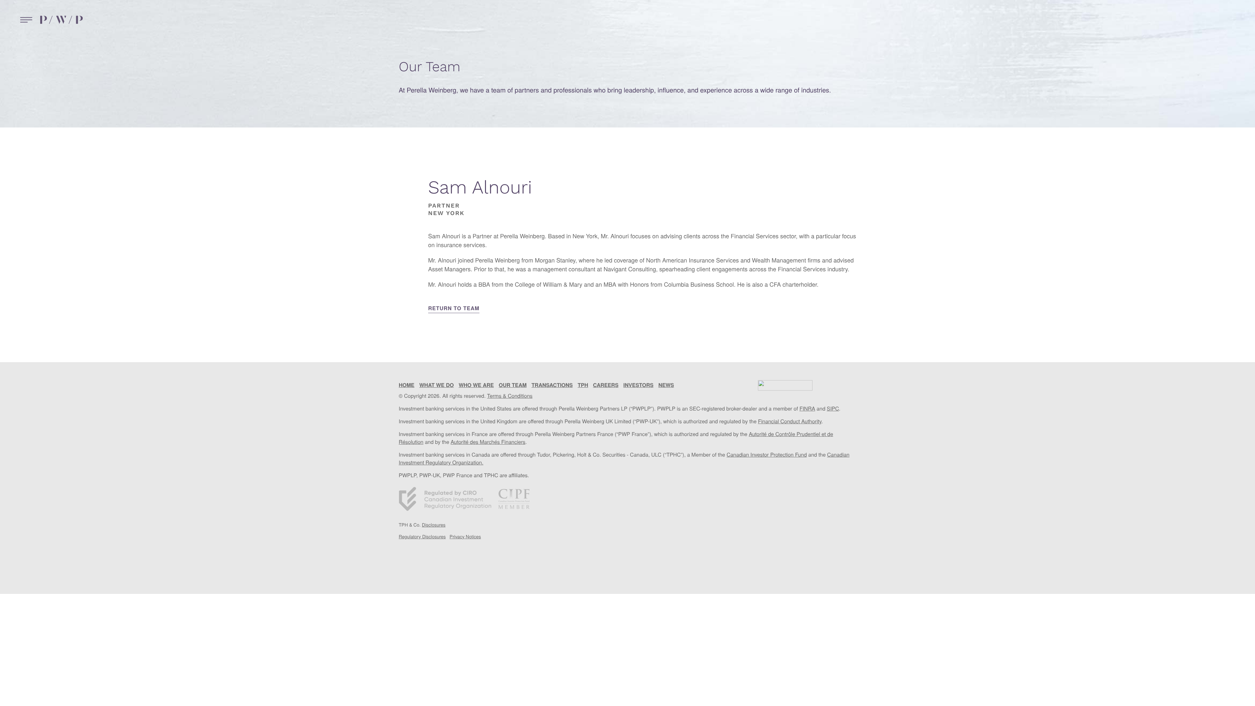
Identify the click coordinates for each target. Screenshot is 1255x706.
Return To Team (453, 308)
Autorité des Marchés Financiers (488, 441)
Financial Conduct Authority (789, 421)
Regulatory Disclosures (422, 536)
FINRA (807, 408)
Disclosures (433, 524)
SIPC (833, 408)
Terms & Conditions (509, 395)
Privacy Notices (465, 536)
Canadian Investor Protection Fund (767, 454)
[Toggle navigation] (25, 20)
